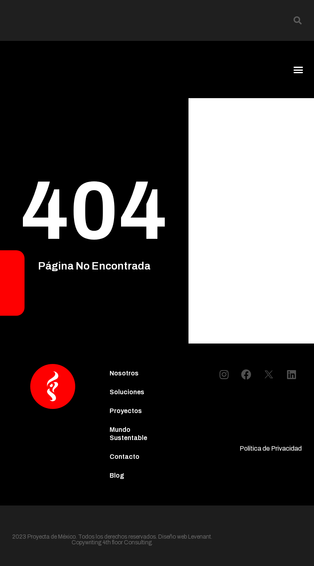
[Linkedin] (291, 374)
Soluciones (127, 392)
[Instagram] (224, 374)
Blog (117, 475)
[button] (297, 20)
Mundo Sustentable (128, 433)
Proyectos (126, 410)
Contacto (124, 456)
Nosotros (124, 373)
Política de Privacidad (271, 448)
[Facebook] (246, 374)
